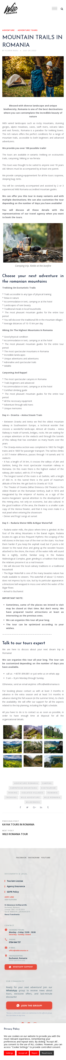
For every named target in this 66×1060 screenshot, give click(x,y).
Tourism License (15, 881)
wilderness (33, 802)
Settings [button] (9, 1053)
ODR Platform (11, 900)
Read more (47, 1053)
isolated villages (32, 793)
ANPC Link (9, 897)
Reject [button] (34, 1053)
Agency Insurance (16, 886)
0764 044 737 (15, 942)
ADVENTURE (8, 30)
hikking (12, 793)
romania (53, 793)
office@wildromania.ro (18, 950)
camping (47, 783)
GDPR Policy (13, 891)
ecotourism (48, 788)
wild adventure (30, 798)
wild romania (52, 798)
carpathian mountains (23, 788)
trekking (11, 798)
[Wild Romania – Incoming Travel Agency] (25, 9)
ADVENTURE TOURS (28, 30)
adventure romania (26, 783)
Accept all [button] (22, 1053)
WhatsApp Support (22, 967)
